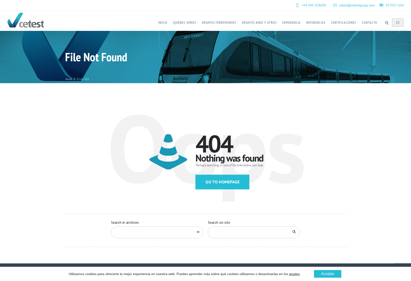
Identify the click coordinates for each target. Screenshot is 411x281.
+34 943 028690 (314, 5)
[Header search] (386, 22)
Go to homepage (223, 182)
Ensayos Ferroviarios (219, 22)
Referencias (315, 22)
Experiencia (291, 22)
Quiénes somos (184, 22)
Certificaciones (343, 22)
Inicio (162, 22)
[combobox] (157, 232)
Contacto (369, 22)
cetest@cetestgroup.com (357, 5)
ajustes (294, 274)
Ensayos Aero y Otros (259, 22)
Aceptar (327, 274)
